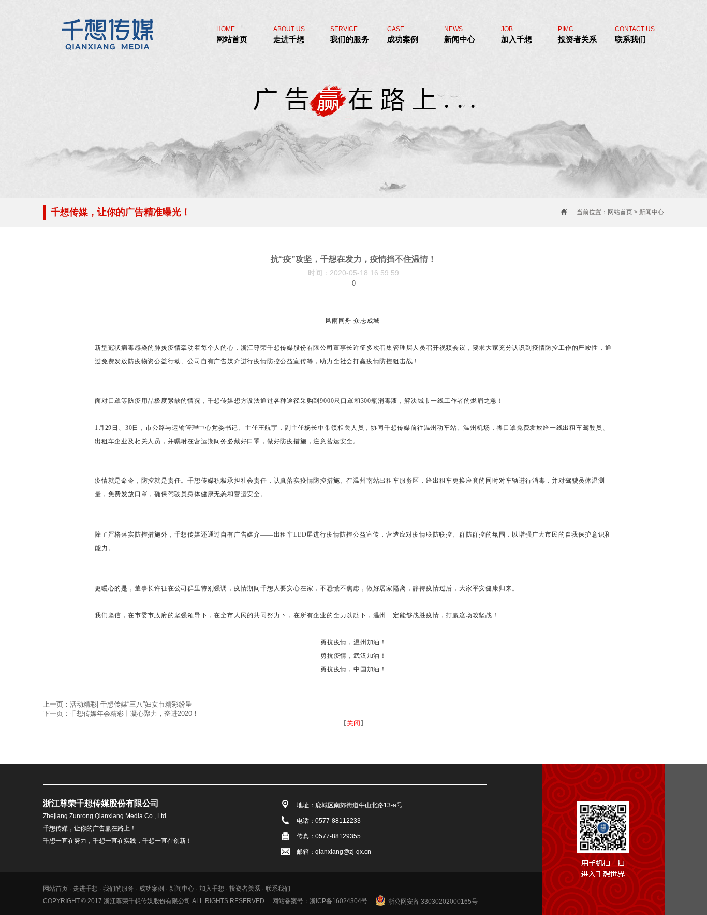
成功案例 (402, 34)
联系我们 (635, 34)
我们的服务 (349, 34)
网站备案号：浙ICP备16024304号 (319, 901)
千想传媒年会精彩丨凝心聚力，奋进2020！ (134, 713)
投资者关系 (577, 34)
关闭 (353, 723)
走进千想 (289, 34)
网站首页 (231, 34)
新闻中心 (459, 34)
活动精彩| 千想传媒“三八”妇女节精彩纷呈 (131, 704)
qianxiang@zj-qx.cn (343, 851)
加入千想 (516, 34)
